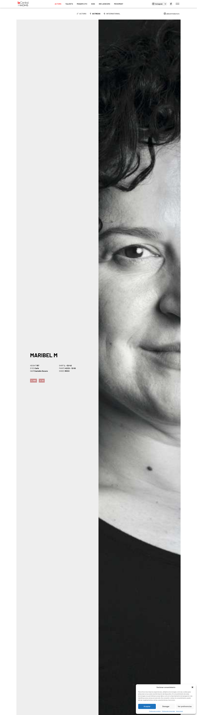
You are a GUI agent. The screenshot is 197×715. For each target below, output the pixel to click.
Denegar (165, 706)
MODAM (82, 4)
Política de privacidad (168, 711)
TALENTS (69, 4)
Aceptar (147, 706)
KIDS (93, 4)
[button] (192, 687)
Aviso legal (179, 711)
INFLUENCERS (104, 4)
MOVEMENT (118, 4)
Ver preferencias (185, 706)
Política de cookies (155, 711)
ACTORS (58, 4)
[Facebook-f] (171, 4)
